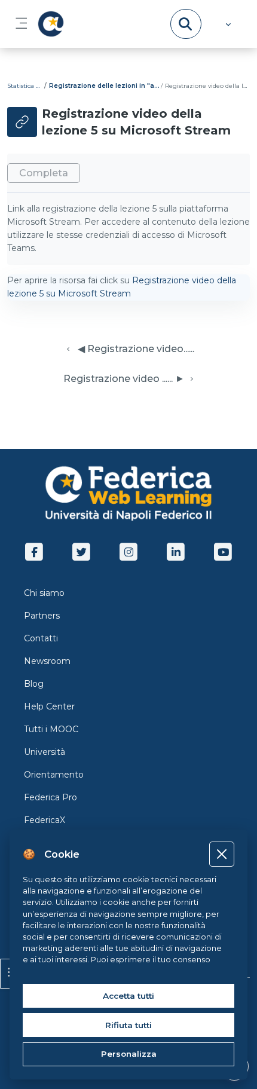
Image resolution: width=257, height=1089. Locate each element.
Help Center (49, 706)
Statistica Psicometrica (25, 86)
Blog (34, 683)
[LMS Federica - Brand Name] (48, 24)
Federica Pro (50, 797)
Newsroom (47, 661)
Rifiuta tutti (128, 1025)
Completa (43, 173)
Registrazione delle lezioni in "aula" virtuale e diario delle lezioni (104, 86)
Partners (42, 615)
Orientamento (54, 774)
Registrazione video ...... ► (124, 378)
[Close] (221, 854)
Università (44, 752)
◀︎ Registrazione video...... (133, 348)
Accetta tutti (128, 996)
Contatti (41, 638)
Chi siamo (44, 593)
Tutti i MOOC (51, 729)
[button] (227, 24)
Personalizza (129, 1054)
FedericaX (44, 820)
